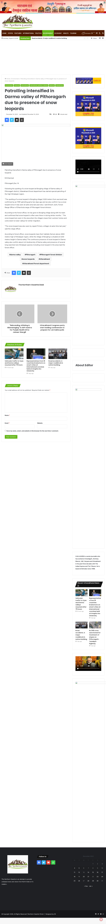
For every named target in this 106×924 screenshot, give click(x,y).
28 (88, 881)
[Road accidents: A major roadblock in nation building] (57, 353)
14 (88, 872)
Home (4, 33)
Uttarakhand (59, 85)
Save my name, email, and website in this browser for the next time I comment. (33, 431)
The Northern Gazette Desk (31, 284)
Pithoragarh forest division (51, 255)
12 (79, 872)
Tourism (73, 33)
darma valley (15, 255)
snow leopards (29, 259)
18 (74, 876)
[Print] (22, 120)
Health (66, 33)
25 (74, 881)
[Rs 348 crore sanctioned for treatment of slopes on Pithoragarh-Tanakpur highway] (95, 625)
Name (7, 415)
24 (102, 876)
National (51, 85)
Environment (48, 33)
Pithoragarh (30, 255)
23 (97, 876)
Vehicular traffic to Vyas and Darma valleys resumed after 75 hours (14, 363)
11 (74, 872)
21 (88, 876)
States (10, 33)
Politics (38, 33)
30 (97, 881)
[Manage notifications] (101, 919)
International (28, 33)
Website (40, 423)
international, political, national (39, 85)
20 (84, 876)
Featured (17, 33)
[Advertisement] (53, 55)
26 (79, 881)
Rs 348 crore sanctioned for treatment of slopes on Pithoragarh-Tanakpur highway (95, 637)
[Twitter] (12, 120)
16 (97, 872)
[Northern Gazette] (18, 22)
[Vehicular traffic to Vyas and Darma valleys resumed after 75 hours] (14, 353)
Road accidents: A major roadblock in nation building (49, 38)
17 (102, 872)
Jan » (91, 886)
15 (93, 872)
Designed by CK (51, 914)
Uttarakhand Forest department (36, 263)
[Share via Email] (17, 120)
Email (7, 423)
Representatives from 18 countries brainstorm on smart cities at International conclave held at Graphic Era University (36, 366)
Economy (58, 33)
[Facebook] (7, 120)
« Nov (86, 886)
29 (93, 881)
